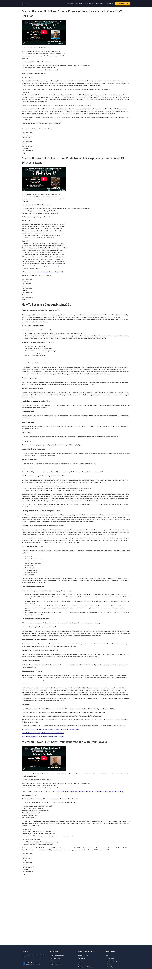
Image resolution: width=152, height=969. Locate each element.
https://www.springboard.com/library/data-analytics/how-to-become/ (43, 736)
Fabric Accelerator (55, 958)
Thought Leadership (111, 961)
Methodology (81, 961)
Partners (109, 3)
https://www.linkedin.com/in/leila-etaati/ (50, 272)
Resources (99, 3)
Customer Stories (83, 955)
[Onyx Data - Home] (25, 3)
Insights (108, 955)
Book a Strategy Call (122, 3)
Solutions (69, 3)
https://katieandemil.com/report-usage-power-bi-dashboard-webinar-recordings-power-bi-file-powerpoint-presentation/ (86, 791)
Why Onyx (88, 3)
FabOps (52, 961)
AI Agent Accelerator (55, 964)
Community (109, 967)
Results (78, 3)
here (48, 47)
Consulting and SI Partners (85, 967)
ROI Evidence (81, 958)
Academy (108, 964)
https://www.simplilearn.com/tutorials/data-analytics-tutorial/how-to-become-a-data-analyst (50, 729)
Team (79, 964)
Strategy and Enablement (57, 955)
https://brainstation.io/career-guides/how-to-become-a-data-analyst (43, 733)
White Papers (110, 958)
